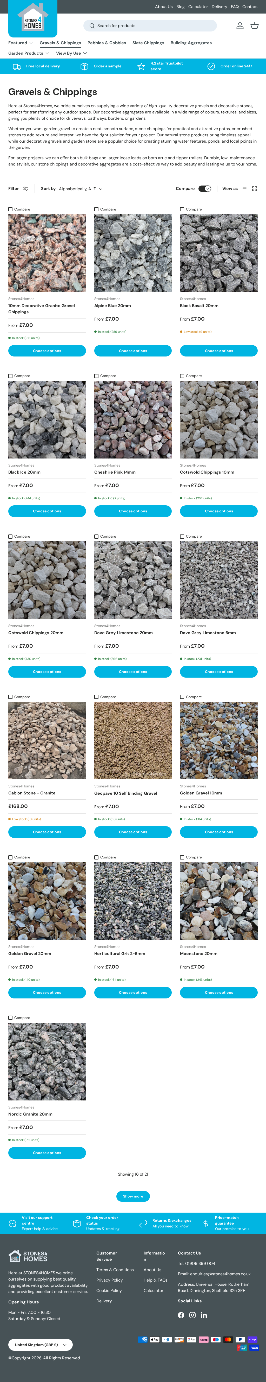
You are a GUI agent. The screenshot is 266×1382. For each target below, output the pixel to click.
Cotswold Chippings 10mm (207, 472)
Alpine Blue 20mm (112, 305)
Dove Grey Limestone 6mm (208, 632)
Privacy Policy (109, 1280)
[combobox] (150, 25)
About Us (164, 6)
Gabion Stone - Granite (32, 793)
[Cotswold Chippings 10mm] (219, 420)
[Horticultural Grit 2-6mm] (133, 901)
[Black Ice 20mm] (47, 420)
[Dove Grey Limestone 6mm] (219, 580)
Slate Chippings (148, 43)
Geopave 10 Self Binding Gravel (125, 793)
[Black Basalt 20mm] (219, 253)
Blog (180, 6)
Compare (185, 188)
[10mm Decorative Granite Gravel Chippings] (47, 253)
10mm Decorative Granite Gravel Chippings (41, 309)
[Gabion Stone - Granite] (47, 741)
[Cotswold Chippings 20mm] (47, 580)
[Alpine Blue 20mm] (133, 253)
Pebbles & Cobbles (107, 43)
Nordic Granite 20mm (30, 1114)
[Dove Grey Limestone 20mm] (133, 580)
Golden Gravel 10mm (201, 793)
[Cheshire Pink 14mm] (133, 420)
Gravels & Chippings (60, 43)
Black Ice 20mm (24, 472)
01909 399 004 (200, 1263)
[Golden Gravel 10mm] (219, 741)
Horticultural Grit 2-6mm (119, 953)
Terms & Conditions (115, 1269)
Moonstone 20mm (198, 953)
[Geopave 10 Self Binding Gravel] (133, 741)
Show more (133, 1196)
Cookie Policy (109, 1290)
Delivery (219, 6)
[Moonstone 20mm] (219, 901)
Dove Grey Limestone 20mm (123, 632)
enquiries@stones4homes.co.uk (220, 1274)
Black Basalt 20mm (199, 305)
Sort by (48, 188)
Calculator (198, 6)
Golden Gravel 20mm (29, 953)
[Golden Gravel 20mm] (47, 901)
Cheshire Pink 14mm (115, 472)
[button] (254, 25)
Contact (250, 6)
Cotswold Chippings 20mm (35, 632)
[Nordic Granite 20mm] (47, 1061)
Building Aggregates (191, 43)
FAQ (235, 6)
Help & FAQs (156, 1280)
